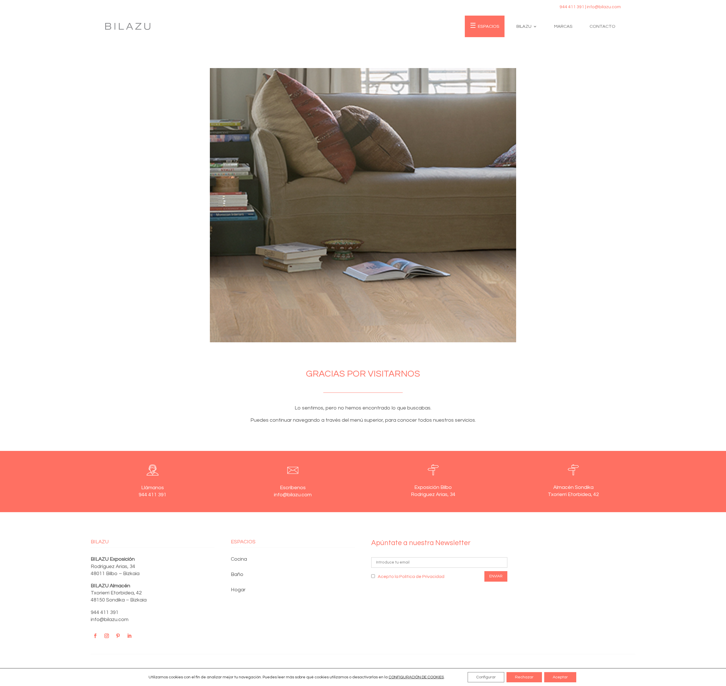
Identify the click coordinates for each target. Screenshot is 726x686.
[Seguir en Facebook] (95, 635)
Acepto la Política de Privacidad (411, 576)
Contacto (602, 26)
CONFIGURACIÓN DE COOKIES (416, 677)
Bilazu (523, 26)
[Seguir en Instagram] (106, 635)
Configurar (486, 677)
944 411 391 (105, 612)
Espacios (488, 26)
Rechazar (524, 677)
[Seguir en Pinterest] (118, 635)
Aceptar (560, 677)
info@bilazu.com (109, 619)
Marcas (563, 26)
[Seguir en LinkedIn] (129, 635)
